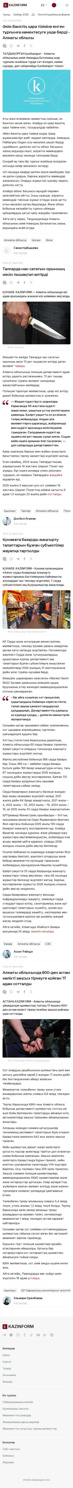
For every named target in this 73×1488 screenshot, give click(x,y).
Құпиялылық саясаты (16, 1408)
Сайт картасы (11, 1449)
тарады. (19, 366)
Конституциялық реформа (54, 14)
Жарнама (8, 1462)
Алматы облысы (15, 240)
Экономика (9, 1375)
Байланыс (8, 1455)
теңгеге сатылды (42, 931)
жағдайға (55, 475)
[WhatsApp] (11, 46)
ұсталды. (34, 1278)
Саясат (7, 1361)
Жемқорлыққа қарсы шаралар (21, 1422)
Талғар (26, 511)
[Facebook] (24, 46)
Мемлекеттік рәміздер (17, 1415)
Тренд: (7, 14)
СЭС (48, 944)
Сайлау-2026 (21, 14)
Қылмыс (10, 511)
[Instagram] (5, 46)
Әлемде (7, 1381)
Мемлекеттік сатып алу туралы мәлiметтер (30, 1428)
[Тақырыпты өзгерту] (56, 5)
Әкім (49, 240)
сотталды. (55, 494)
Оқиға (6, 1355)
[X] (31, 46)
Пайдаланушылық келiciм (18, 1402)
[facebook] (24, 1335)
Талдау (7, 1368)
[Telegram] (18, 46)
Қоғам (36, 240)
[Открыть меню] (67, 5)
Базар (8, 944)
